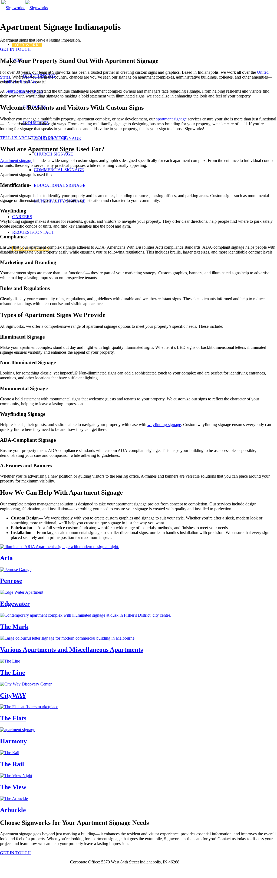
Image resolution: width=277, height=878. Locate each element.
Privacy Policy (33, 862)
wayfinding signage (164, 424)
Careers (7, 862)
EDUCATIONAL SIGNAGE (59, 185)
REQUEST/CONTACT (33, 232)
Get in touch (10, 871)
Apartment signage (16, 160)
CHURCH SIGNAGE (53, 154)
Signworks (14, 91)
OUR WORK (27, 45)
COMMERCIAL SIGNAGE (59, 169)
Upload (58, 862)
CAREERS (22, 216)
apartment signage (171, 119)
